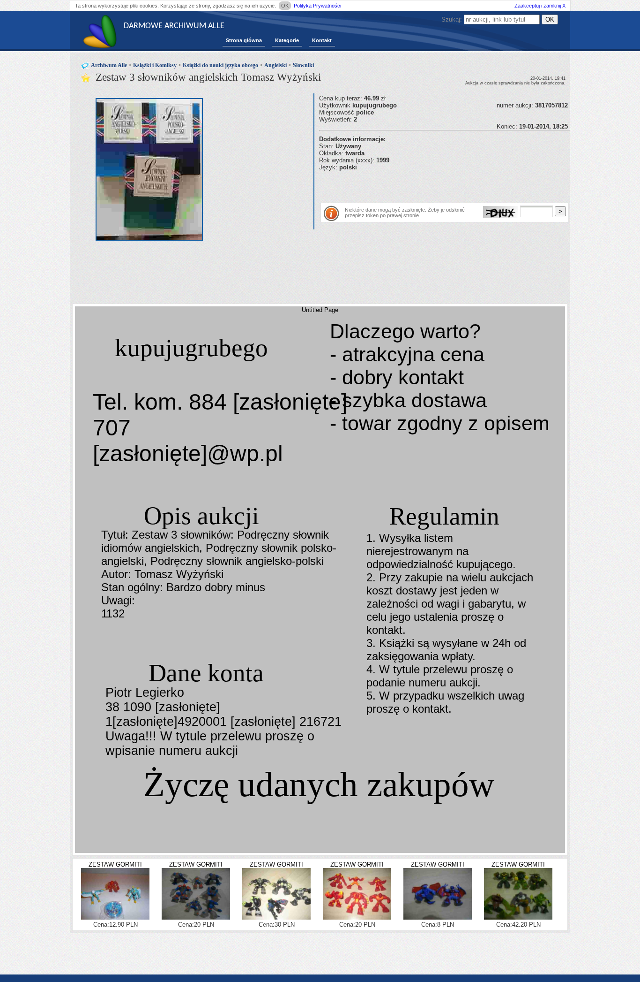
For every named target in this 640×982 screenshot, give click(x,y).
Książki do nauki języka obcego (220, 65)
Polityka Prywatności (317, 5)
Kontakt (322, 40)
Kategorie (287, 40)
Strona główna (244, 40)
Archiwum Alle (109, 65)
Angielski (275, 65)
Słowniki (303, 65)
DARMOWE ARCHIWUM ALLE (174, 26)
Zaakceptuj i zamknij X (540, 5)
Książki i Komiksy (155, 65)
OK (285, 5)
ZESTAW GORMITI (115, 864)
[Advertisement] (428, 185)
